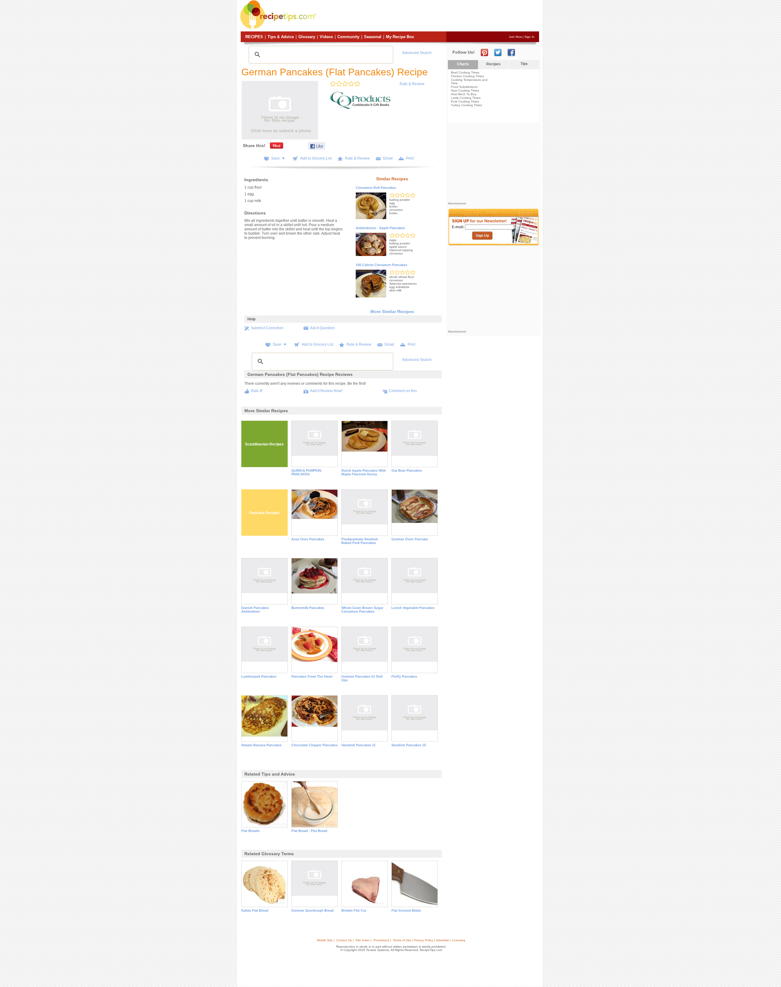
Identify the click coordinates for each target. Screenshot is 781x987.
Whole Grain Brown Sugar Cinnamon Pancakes (362, 609)
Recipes (254, 36)
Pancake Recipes (264, 513)
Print (410, 158)
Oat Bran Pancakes (406, 470)
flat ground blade (406, 910)
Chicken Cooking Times (467, 76)
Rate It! (256, 391)
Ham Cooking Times (465, 90)
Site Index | (363, 940)
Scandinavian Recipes (264, 444)
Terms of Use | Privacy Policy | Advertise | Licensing (429, 940)
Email (388, 158)
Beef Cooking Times (465, 72)
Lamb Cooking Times (465, 97)
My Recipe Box (400, 36)
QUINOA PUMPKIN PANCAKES (306, 472)
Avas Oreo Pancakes (307, 539)
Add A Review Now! (326, 391)
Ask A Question (322, 328)
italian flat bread (254, 910)
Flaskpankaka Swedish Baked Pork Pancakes (359, 541)
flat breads (250, 831)
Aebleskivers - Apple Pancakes (380, 228)
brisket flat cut (353, 910)
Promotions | (382, 940)
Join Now (515, 36)
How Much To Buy (463, 94)
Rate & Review (412, 84)
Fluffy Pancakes (404, 676)
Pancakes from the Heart (312, 676)
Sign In (529, 36)
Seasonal (372, 36)
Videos (326, 36)
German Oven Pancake (409, 539)
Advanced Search (417, 53)
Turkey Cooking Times (466, 105)
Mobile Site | (325, 940)
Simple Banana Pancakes (261, 745)
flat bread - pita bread (309, 831)
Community (348, 36)
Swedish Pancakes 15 (408, 745)
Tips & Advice (281, 36)
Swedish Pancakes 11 (358, 745)
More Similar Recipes (392, 311)
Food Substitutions (464, 86)
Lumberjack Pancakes (258, 676)
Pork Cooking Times (465, 101)
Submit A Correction (267, 328)
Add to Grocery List (316, 158)
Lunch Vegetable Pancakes (412, 608)
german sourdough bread (312, 910)
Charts (463, 64)
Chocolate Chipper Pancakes (314, 745)
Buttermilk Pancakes (307, 608)
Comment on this (403, 391)
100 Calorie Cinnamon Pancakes (381, 265)
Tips (524, 64)
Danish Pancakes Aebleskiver (255, 609)
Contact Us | (345, 940)
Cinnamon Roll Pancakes (376, 187)
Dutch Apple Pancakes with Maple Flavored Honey (363, 472)
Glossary (306, 36)
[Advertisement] (428, 16)
